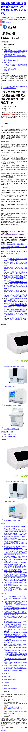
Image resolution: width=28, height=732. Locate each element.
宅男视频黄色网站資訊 (10, 54)
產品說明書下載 (8, 61)
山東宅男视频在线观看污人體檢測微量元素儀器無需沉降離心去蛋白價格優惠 (15, 291)
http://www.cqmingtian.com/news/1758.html (12, 234)
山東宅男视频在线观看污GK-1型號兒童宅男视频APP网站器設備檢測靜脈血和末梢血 (15, 287)
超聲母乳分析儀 (19, 52)
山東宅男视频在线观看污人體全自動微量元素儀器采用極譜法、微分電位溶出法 (15, 319)
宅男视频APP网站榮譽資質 (18, 65)
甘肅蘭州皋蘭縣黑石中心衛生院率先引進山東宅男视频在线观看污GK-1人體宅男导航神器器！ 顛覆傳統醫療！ (15, 613)
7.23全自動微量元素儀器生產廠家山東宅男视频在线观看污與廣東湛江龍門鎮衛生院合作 (15, 598)
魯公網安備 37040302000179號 (13, 708)
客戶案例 (6, 59)
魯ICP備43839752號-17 (15, 707)
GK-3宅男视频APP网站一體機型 (12, 405)
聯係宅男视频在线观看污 (10, 69)
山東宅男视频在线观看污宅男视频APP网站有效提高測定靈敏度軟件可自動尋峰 (15, 268)
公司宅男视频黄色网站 (10, 56)
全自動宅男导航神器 (9, 51)
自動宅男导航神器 (20, 51)
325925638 (13, 700)
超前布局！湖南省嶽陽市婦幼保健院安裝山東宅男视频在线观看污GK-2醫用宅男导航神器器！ (15, 618)
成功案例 (15, 61)
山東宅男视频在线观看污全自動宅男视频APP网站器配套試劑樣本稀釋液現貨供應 (15, 264)
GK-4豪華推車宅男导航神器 (11, 429)
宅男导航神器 (7, 49)
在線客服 (3, 22)
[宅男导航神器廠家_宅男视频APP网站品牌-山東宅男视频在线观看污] (10, 29)
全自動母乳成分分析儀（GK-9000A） (14, 366)
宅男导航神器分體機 (9, 386)
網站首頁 (6, 47)
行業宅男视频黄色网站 (10, 436)
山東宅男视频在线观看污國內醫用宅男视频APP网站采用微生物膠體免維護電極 (15, 315)
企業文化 (7, 65)
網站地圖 (8, 22)
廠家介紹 (6, 62)
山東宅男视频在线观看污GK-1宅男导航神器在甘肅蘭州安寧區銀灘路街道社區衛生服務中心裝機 (15, 637)
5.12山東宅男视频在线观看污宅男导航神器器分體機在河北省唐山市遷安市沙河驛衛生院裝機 (15, 629)
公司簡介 (11, 64)
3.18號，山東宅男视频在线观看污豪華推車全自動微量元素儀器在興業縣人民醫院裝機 (15, 655)
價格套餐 (6, 70)
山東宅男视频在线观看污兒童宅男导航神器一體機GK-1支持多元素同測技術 (15, 306)
